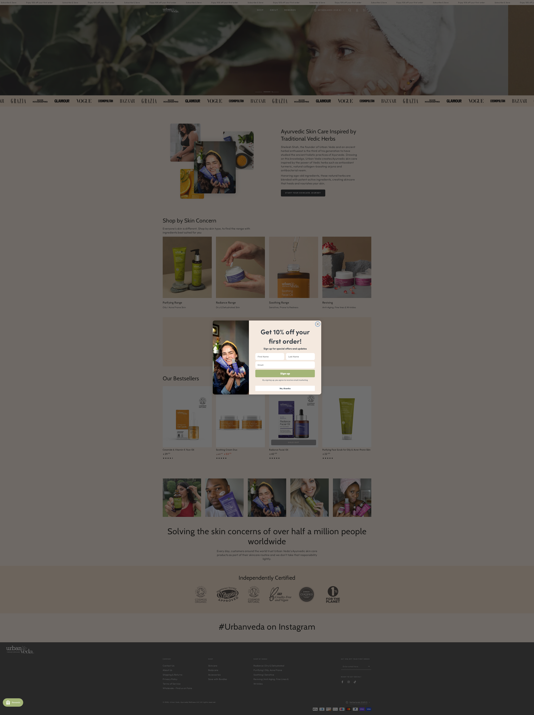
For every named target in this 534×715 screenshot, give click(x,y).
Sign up (285, 373)
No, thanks (285, 388)
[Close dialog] (317, 324)
